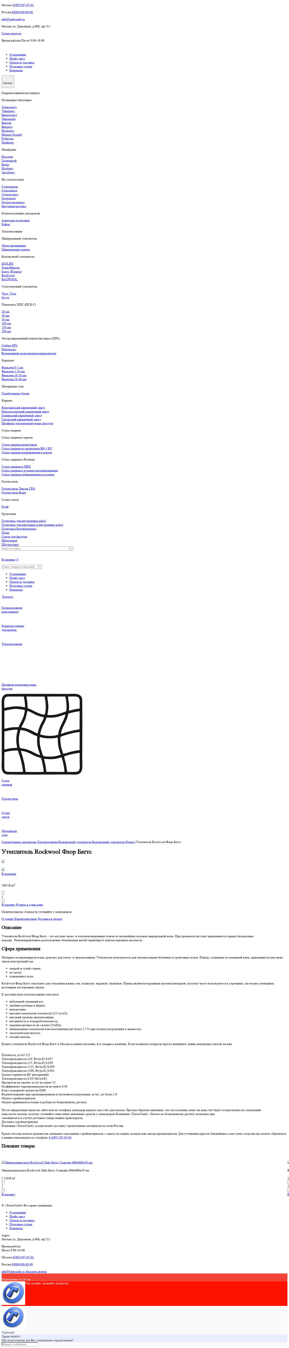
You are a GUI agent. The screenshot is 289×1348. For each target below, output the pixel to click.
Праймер (8, 142)
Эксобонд (8, 172)
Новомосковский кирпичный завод (25, 411)
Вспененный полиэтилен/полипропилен (29, 353)
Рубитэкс (8, 138)
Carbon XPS (9, 345)
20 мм (5, 311)
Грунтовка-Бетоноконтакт (19, 529)
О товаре (8, 919)
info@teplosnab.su (13, 19)
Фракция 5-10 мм (13, 371)
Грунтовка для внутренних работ (24, 521)
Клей (5, 507)
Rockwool (8, 275)
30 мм (5, 315)
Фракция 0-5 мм (12, 367)
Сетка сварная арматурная (19, 444)
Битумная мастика (14, 206)
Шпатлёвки (9, 540)
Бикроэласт (9, 115)
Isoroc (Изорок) (12, 271)
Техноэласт (9, 107)
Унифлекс (8, 111)
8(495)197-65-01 (23, 5)
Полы (5, 532)
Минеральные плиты (16, 249)
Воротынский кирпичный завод (23, 407)
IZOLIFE (8, 263)
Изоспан (7, 156)
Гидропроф (9, 160)
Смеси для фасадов (14, 536)
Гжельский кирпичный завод (21, 419)
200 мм (6, 331)
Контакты (16, 70)
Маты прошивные (14, 245)
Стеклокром (10, 186)
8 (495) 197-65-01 (60, 1137)
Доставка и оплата (49, 919)
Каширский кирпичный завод (22, 415)
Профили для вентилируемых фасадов (27, 423)
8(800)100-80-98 (22, 12)
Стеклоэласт (10, 194)
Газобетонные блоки (15, 393)
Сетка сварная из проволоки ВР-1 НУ (27, 448)
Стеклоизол (9, 190)
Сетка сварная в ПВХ (16, 466)
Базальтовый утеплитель (75, 842)
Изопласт (8, 131)
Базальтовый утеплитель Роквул (114, 842)
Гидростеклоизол (13, 202)
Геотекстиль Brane (14, 492)
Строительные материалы (19, 842)
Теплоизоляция (47, 842)
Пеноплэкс (9, 349)
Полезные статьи (20, 66)
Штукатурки (10, 544)
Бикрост (7, 127)
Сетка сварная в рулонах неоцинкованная (30, 470)
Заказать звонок (36, 1271)
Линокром (9, 119)
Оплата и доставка (21, 62)
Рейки (6, 224)
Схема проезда (11, 33)
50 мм (5, 319)
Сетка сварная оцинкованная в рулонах (28, 474)
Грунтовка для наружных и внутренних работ (32, 525)
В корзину (9, 905)
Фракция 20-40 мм (14, 379)
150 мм (6, 327)
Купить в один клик (29, 905)
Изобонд (7, 168)
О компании (17, 54)
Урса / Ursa (9, 293)
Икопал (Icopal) (12, 134)
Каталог (7, 597)
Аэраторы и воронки (16, 220)
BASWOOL (9, 279)
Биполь (6, 123)
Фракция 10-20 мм (14, 375)
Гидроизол (9, 198)
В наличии (9, 874)
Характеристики (25, 919)
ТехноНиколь (11, 267)
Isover (5, 297)
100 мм (6, 323)
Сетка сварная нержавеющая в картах (27, 452)
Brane (5, 164)
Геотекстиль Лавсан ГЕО (18, 488)
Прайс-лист (17, 58)
